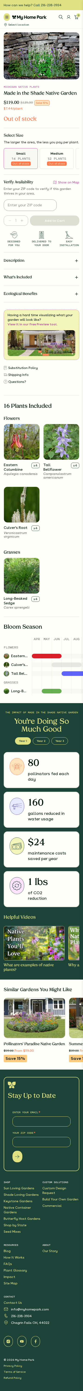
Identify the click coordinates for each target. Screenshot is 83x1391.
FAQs (8, 1264)
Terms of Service (15, 1371)
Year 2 (41, 741)
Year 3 (59, 741)
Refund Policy (12, 1377)
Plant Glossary (15, 1270)
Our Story (50, 1251)
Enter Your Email (25, 1112)
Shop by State (15, 1225)
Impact (9, 1277)
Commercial (52, 1206)
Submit (17, 1156)
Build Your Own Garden (60, 1199)
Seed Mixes (12, 1231)
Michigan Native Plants (21, 87)
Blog (7, 1251)
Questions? (17, 382)
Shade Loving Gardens (21, 1194)
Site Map (11, 1283)
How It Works (14, 1257)
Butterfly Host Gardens (22, 1218)
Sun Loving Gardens (19, 1188)
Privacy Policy (13, 1365)
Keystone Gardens (18, 1201)
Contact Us (13, 1302)
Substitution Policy (23, 368)
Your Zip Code (22, 1133)
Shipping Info (18, 375)
